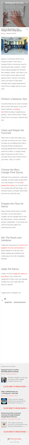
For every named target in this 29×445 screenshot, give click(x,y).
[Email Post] (5, 299)
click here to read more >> (15, 387)
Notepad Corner (14, 2)
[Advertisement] (14, 349)
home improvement (19, 302)
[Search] (27, 3)
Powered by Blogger (15, 439)
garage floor (8, 302)
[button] (27, 29)
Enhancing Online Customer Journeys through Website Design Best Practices (11, 415)
